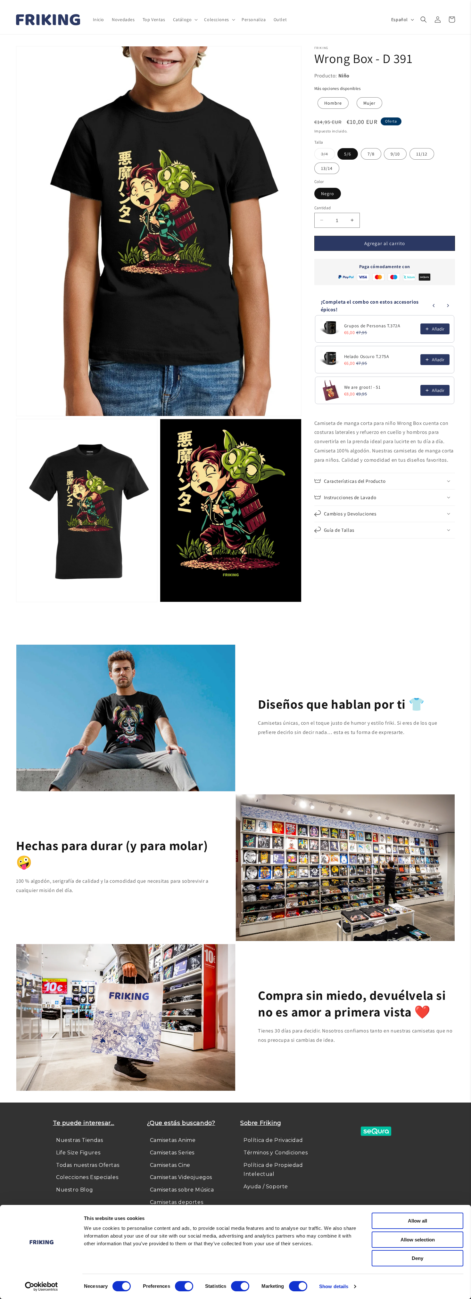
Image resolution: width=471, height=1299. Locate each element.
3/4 (328, 155)
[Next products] (448, 305)
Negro (327, 193)
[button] (185, 19)
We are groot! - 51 (362, 387)
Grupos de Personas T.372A (372, 326)
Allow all (417, 1220)
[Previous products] (434, 305)
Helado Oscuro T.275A (366, 356)
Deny (417, 1258)
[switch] (184, 1286)
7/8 (371, 154)
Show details (333, 1286)
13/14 (327, 168)
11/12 (421, 154)
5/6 (347, 154)
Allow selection (418, 1239)
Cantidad (322, 207)
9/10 (395, 154)
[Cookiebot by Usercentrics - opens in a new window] (41, 1286)
